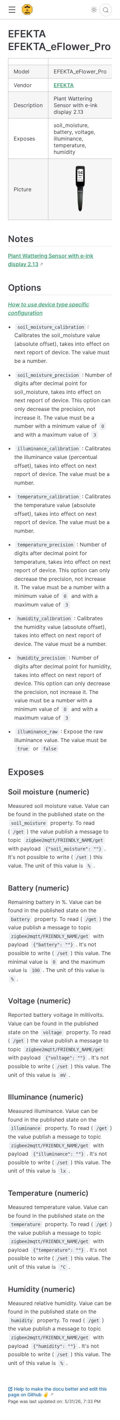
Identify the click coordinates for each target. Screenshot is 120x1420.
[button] (11, 9)
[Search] (105, 10)
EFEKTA (64, 85)
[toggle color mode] (94, 9)
